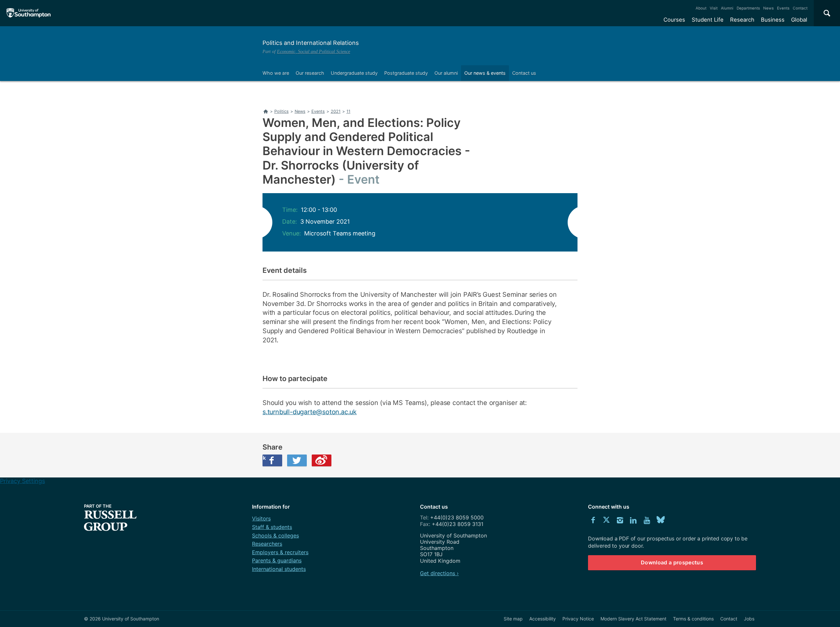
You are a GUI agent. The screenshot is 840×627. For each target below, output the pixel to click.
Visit (714, 8)
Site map (513, 618)
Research (742, 19)
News (768, 8)
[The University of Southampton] (28, 13)
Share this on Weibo (321, 460)
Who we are (275, 73)
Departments (748, 8)
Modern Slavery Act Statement (633, 618)
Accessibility (542, 618)
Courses (674, 19)
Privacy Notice (578, 618)
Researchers (267, 543)
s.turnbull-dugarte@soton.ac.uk (309, 412)
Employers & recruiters (280, 552)
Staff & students (272, 527)
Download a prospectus (672, 562)
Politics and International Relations (310, 42)
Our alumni (446, 73)
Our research (310, 73)
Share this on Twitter (297, 460)
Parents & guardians (277, 560)
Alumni (727, 8)
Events (783, 8)
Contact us (524, 73)
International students (279, 569)
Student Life (708, 19)
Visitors (261, 518)
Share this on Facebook (264, 458)
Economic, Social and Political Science (313, 51)
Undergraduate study (354, 73)
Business (773, 19)
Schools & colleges (275, 535)
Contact (800, 8)
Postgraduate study (406, 73)
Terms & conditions (693, 618)
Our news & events (485, 73)
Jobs (749, 618)
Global (799, 19)
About (701, 8)
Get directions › (439, 573)
